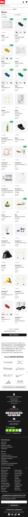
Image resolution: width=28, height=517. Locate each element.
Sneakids (17, 478)
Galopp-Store (4, 480)
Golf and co (4, 481)
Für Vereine (9, 9)
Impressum (3, 460)
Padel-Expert (4, 491)
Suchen (8, 6)
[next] (27, 372)
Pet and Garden (18, 472)
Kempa (16, 61)
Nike (16, 215)
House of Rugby (5, 483)
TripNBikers (17, 486)
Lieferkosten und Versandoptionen (9, 463)
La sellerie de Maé (5, 485)
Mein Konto (4, 442)
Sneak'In (17, 477)
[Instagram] (12, 514)
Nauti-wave (4, 488)
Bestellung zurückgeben (14, 424)
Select (3, 35)
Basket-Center (4, 470)
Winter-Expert (18, 490)
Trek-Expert (17, 483)
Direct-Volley (4, 475)
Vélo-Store (17, 488)
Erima (16, 35)
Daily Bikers (4, 472)
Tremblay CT (4, 138)
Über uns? (3, 453)
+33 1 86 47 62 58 (14, 403)
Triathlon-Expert (18, 485)
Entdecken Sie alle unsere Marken (14, 387)
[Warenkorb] (27, 2)
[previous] (1, 372)
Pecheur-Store (18, 470)
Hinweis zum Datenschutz (7, 465)
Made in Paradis (5, 486)
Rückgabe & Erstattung (6, 458)
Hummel (3, 265)
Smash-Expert (18, 475)
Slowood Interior (18, 473)
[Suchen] (5, 5)
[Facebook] (9, 514)
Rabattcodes (4, 448)
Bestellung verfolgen (6, 445)
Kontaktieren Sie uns (14, 398)
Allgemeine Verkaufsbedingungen (9, 457)
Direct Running (4, 473)
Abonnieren (14, 505)
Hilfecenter (3, 443)
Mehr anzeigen (14, 335)
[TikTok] (16, 514)
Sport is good (18, 480)
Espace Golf (4, 477)
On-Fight (3, 490)
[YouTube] (19, 514)
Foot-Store (3, 478)
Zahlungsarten (4, 461)
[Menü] (1, 5)
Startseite (3, 9)
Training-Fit (17, 481)
